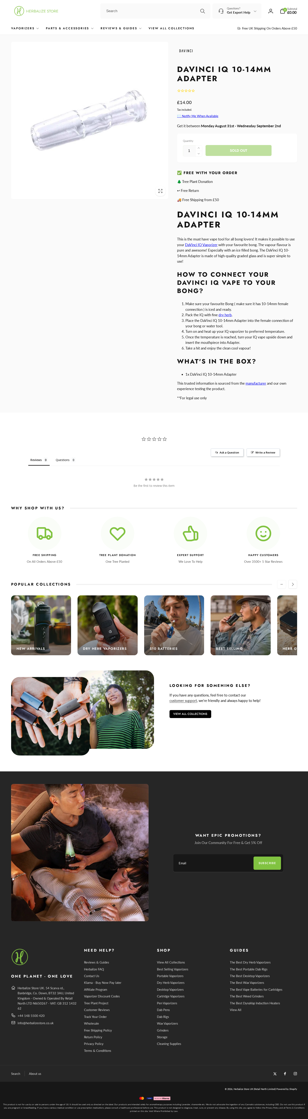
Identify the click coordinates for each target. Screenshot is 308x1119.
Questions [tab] (63, 460)
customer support (183, 700)
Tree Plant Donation (117, 555)
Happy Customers (263, 555)
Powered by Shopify (286, 1089)
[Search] (202, 11)
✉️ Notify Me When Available (197, 116)
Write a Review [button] (265, 452)
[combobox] (155, 11)
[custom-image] (20, 964)
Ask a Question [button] (229, 452)
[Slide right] (292, 584)
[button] (288, 11)
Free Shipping (45, 555)
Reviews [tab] (36, 460)
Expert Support (190, 555)
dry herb (225, 315)
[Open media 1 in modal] (89, 120)
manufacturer (256, 383)
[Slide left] (281, 584)
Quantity (188, 140)
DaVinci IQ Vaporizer (201, 245)
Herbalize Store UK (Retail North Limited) (255, 1089)
